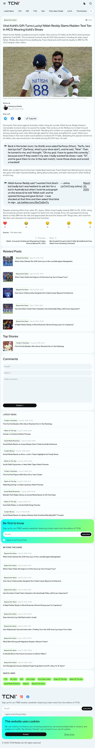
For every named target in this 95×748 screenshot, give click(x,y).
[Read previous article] (24, 240)
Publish (19, 405)
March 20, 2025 (86, 186)
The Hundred (82, 11)
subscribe (86, 534)
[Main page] (14, 3)
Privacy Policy (22, 540)
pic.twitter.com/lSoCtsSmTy (33, 202)
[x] (19, 118)
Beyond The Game (38, 684)
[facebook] (12, 118)
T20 (19, 11)
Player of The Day (60, 679)
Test (43, 11)
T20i (35, 11)
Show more (69, 734)
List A (70, 11)
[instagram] (21, 696)
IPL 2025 (14, 679)
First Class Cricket (44, 679)
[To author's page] (47, 106)
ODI (27, 11)
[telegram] (5, 118)
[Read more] (47, 261)
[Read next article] (70, 240)
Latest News (9, 11)
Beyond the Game (10, 20)
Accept (26, 734)
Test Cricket (30, 679)
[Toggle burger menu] (4, 3)
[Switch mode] (84, 3)
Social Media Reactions (12, 684)
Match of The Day (76, 679)
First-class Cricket (56, 11)
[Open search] (90, 3)
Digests (26, 684)
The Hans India (15, 232)
